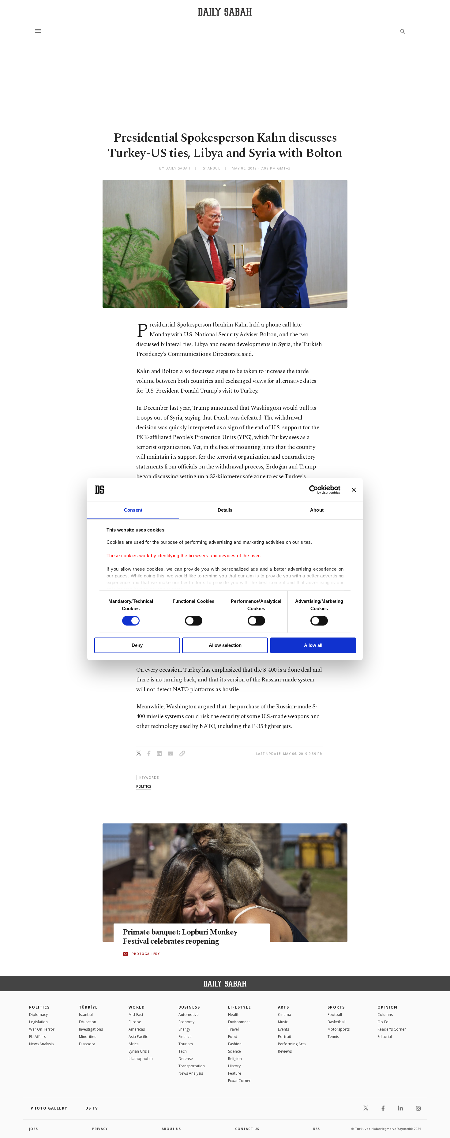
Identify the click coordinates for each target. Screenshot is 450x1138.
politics (143, 786)
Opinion (387, 1007)
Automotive (188, 1014)
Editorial (384, 1036)
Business (189, 1007)
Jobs (33, 1129)
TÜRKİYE (88, 1007)
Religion (235, 1058)
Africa (134, 1044)
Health (233, 1014)
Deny (137, 645)
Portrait (284, 1036)
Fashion (235, 1044)
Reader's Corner (391, 1029)
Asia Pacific (138, 1036)
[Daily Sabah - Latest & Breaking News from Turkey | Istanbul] (225, 12)
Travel (233, 1029)
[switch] (193, 620)
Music (283, 1021)
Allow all (313, 645)
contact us (247, 1129)
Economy (186, 1021)
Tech (182, 1051)
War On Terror (41, 1029)
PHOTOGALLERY (146, 954)
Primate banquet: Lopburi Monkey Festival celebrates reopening (180, 937)
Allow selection (225, 645)
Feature (234, 1073)
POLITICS (39, 1007)
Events (283, 1029)
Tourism (185, 1044)
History (234, 1066)
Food (232, 1036)
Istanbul (86, 1014)
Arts (283, 1007)
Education (87, 1021)
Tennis (333, 1036)
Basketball (337, 1021)
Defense (185, 1058)
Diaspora (87, 1044)
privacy (100, 1129)
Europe (135, 1021)
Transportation (191, 1066)
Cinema (284, 1014)
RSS (316, 1129)
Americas (137, 1029)
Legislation (38, 1021)
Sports (336, 1007)
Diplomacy (38, 1014)
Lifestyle (239, 1007)
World (137, 1007)
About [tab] (317, 510)
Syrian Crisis (139, 1051)
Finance (185, 1036)
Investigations (91, 1029)
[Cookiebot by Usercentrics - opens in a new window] (313, 489)
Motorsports (339, 1029)
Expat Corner (239, 1080)
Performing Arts (292, 1044)
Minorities (87, 1036)
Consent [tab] (133, 510)
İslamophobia (141, 1058)
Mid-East (136, 1014)
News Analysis (41, 1044)
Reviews (285, 1051)
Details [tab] (225, 510)
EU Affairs (37, 1036)
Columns (385, 1014)
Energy (184, 1029)
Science (234, 1051)
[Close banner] (354, 489)
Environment (239, 1021)
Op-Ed (382, 1021)
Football (335, 1014)
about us (171, 1129)
